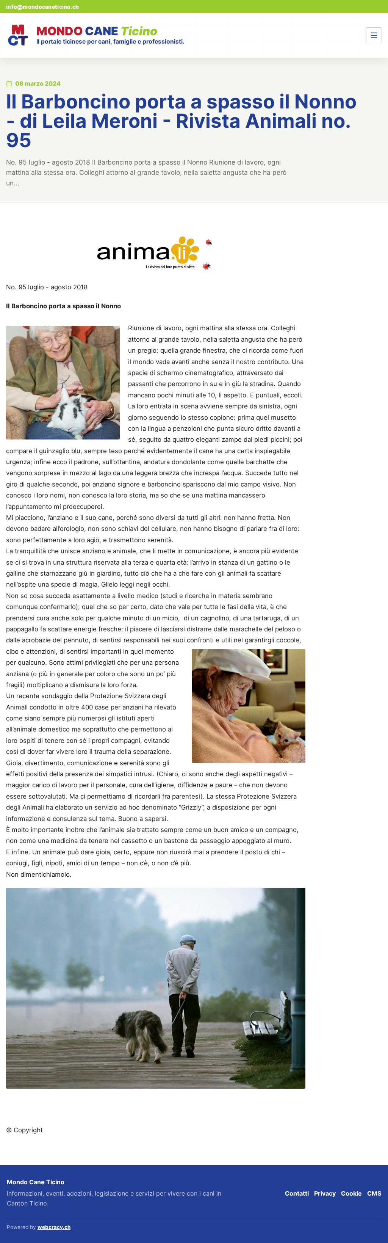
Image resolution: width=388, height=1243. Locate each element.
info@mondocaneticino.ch (42, 6)
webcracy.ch (54, 1227)
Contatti (297, 1193)
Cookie (351, 1193)
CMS (374, 1193)
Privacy (325, 1193)
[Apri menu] (374, 35)
